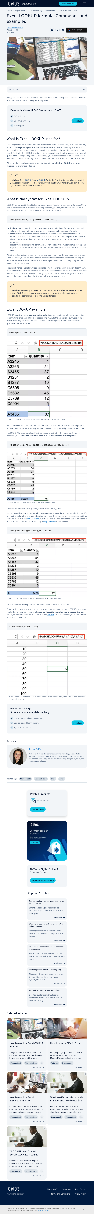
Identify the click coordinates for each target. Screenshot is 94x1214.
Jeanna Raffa (35, 749)
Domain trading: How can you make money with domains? (46, 902)
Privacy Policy (80, 1194)
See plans (77, 121)
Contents (15, 89)
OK (83, 1209)
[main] (47, 441)
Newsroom (67, 1189)
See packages (38, 809)
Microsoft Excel (41, 779)
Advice (61, 779)
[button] (47, 841)
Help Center (80, 1189)
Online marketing (35, 10)
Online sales (50, 10)
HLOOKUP (28, 180)
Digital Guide (20, 10)
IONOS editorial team (15, 27)
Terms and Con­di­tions (60, 1194)
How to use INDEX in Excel (65, 1043)
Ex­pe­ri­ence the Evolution (43, 880)
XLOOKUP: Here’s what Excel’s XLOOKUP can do (23, 1153)
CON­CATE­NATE (33, 518)
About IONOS (52, 1189)
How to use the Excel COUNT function (26, 1045)
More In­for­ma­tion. (43, 1210)
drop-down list (49, 521)
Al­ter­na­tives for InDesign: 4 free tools (44, 990)
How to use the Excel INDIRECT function (21, 1099)
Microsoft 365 (25, 779)
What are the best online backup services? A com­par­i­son (46, 948)
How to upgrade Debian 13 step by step (45, 970)
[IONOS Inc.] (19, 1189)
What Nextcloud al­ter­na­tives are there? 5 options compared (46, 925)
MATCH (50, 614)
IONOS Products (68, 4)
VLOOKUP (41, 180)
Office (53, 779)
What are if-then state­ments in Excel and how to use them (67, 1099)
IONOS (9, 10)
